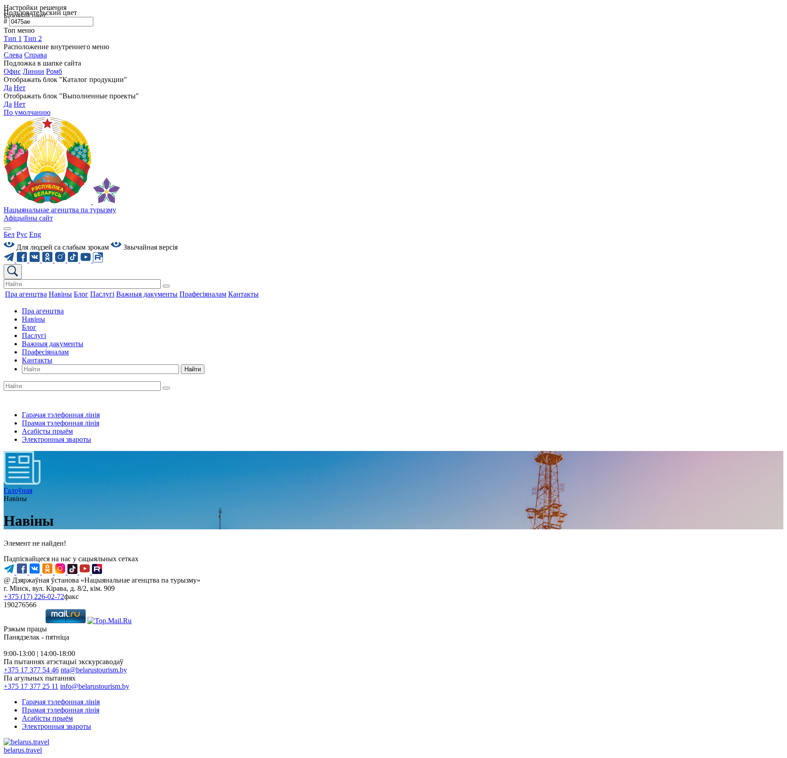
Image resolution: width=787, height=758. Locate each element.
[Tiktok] (73, 260)
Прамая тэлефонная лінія (60, 423)
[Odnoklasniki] (48, 260)
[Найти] (166, 286)
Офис (12, 71)
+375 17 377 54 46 (31, 670)
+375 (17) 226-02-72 (34, 596)
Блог (29, 327)
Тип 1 (13, 38)
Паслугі (34, 335)
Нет (20, 88)
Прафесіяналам (45, 352)
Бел (9, 234)
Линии (33, 71)
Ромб (54, 71)
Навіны (33, 319)
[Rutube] (98, 260)
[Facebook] (22, 260)
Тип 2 (33, 38)
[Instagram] (61, 260)
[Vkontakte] (35, 260)
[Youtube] (86, 260)
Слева (13, 55)
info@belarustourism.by (94, 686)
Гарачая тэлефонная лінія (61, 415)
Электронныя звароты (56, 439)
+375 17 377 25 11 (31, 686)
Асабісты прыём (47, 431)
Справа (35, 55)
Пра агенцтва (43, 311)
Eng (35, 234)
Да (8, 88)
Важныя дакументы (52, 344)
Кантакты (37, 360)
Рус (21, 234)
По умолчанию (27, 112)
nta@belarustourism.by (94, 670)
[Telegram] (10, 260)
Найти (192, 369)
